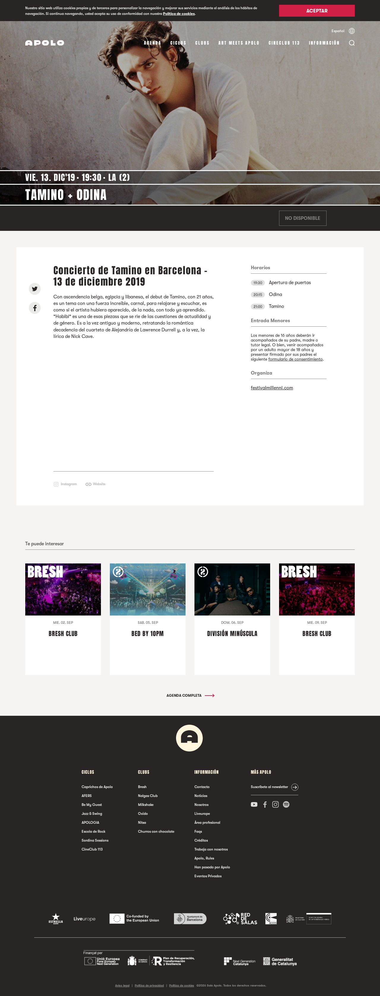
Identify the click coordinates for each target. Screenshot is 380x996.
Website (99, 484)
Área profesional (207, 822)
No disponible (302, 218)
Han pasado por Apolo (212, 867)
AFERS (87, 796)
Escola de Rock (93, 831)
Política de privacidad (149, 985)
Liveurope (202, 814)
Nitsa (142, 822)
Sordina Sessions (95, 840)
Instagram (69, 484)
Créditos (201, 840)
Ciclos (178, 43)
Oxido (143, 814)
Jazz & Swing (92, 814)
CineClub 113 (284, 43)
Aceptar (316, 11)
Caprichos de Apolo (97, 787)
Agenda (153, 43)
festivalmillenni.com (272, 388)
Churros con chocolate (156, 831)
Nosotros (201, 805)
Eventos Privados (207, 876)
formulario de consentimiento (295, 359)
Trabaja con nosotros (211, 849)
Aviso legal (122, 985)
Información (324, 43)
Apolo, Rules (204, 858)
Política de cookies (179, 14)
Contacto (202, 787)
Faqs (198, 831)
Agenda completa (184, 695)
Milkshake (145, 805)
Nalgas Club (148, 796)
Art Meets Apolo (239, 43)
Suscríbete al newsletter (269, 787)
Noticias (200, 796)
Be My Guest (92, 805)
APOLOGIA (90, 822)
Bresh (142, 787)
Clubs (202, 43)
